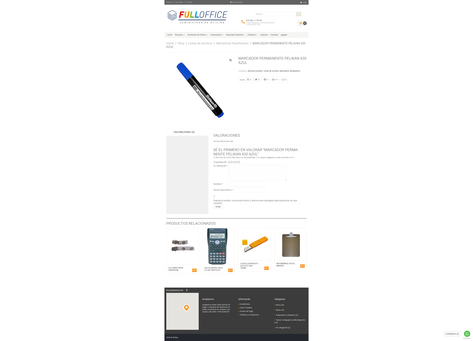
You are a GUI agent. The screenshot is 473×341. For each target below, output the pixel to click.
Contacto (274, 35)
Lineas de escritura (200, 43)
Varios (278, 310)
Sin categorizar (282, 327)
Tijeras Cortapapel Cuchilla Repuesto (290, 320)
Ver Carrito (179, 2)
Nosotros (179, 35)
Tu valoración (220, 165)
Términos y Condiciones (249, 315)
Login (304, 2)
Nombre (218, 184)
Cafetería (251, 35)
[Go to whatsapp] (467, 334)
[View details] (182, 246)
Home (169, 35)
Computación (215, 35)
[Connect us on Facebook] (187, 290)
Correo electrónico (223, 190)
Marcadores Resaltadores (232, 43)
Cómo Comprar (246, 307)
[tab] (187, 132)
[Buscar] (298, 14)
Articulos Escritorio (255, 71)
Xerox (278, 305)
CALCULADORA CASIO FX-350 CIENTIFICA (213, 269)
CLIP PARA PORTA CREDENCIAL (175, 269)
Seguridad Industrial (234, 35)
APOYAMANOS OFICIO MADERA (285, 264)
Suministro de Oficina (196, 35)
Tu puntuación (220, 162)
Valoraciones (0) (184, 132)
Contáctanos (245, 304)
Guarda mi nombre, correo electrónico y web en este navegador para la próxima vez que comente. (255, 201)
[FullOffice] (197, 17)
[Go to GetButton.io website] (467, 338)
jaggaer (284, 35)
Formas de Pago (246, 311)
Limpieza (264, 35)
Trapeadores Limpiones (285, 315)
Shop (181, 43)
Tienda (189, 2)
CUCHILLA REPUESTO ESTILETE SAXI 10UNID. (249, 265)
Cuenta (169, 2)
